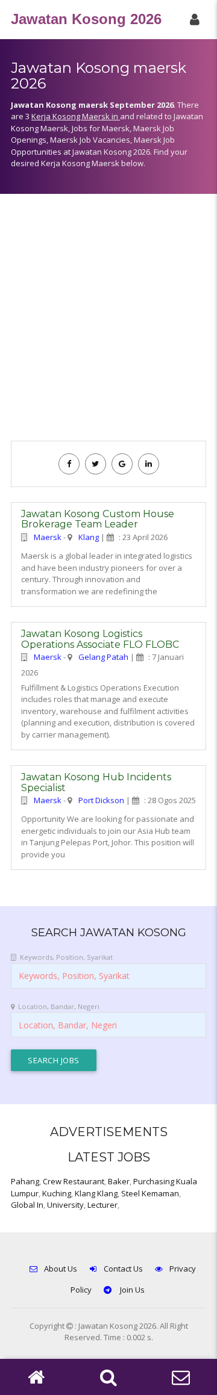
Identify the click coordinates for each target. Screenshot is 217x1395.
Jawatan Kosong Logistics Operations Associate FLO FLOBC (100, 639)
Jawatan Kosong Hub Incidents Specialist (96, 782)
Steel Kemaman (150, 1193)
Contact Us (123, 1268)
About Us (60, 1268)
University (65, 1204)
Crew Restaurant (73, 1181)
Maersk (47, 537)
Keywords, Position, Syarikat (66, 957)
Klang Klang (96, 1193)
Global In (27, 1204)
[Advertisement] (108, 323)
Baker (119, 1181)
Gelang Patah (103, 656)
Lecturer (102, 1204)
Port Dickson (101, 800)
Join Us (131, 1289)
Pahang (25, 1181)
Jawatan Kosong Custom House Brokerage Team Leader (97, 519)
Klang (88, 537)
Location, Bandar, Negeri (58, 1006)
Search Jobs (54, 1060)
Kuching (56, 1193)
